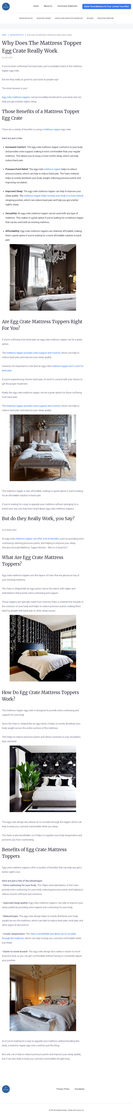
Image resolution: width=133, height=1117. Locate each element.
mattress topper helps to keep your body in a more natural (53, 195)
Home (36, 6)
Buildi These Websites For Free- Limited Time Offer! (106, 6)
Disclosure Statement (67, 6)
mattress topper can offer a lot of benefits (37, 538)
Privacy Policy (62, 1089)
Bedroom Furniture (106, 18)
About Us (48, 6)
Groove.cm (80, 1110)
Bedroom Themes (44, 18)
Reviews (90, 18)
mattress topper (52, 129)
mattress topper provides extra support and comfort (33, 352)
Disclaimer (79, 1089)
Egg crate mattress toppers (16, 97)
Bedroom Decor (26, 18)
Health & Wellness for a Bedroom (69, 18)
